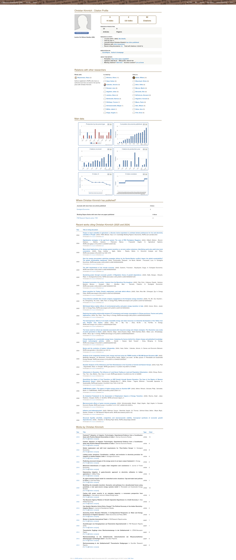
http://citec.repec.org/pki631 (120, 59)
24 (121, 46)
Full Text (85, 439)
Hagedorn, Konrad (141, 99)
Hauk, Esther (110, 81)
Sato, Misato (139, 106)
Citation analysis (93, 439)
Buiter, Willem (140, 77)
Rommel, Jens (110, 88)
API (196, 2)
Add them (119, 62)
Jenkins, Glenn (111, 95)
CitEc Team (130, 558)
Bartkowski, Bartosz (112, 99)
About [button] (232, 2)
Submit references (221, 2)
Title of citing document (90, 230)
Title (84, 432)
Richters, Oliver (111, 77)
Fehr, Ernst (139, 113)
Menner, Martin (140, 88)
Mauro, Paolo (140, 102)
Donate (202, 2)
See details (122, 39)
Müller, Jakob (110, 109)
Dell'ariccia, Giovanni (142, 95)
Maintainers (210, 2)
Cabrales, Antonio (112, 84)
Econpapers (93, 236)
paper (102, 236)
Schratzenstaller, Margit (113, 106)
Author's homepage (117, 52)
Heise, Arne (139, 109)
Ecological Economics (83, 209)
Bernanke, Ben (140, 91)
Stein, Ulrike (139, 84)
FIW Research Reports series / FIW (87, 218)
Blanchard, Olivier (141, 81)
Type (144, 432)
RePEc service (78, 558)
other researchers (119, 44)
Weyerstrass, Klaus (83, 77)
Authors (28, 2)
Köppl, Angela (110, 113)
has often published (132, 42)
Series (35, 2)
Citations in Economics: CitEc (12, 2)
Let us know (140, 62)
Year (77, 230)
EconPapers (106, 52)
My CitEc (189, 2)
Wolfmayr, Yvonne (112, 102)
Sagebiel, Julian (111, 91)
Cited (150, 432)
